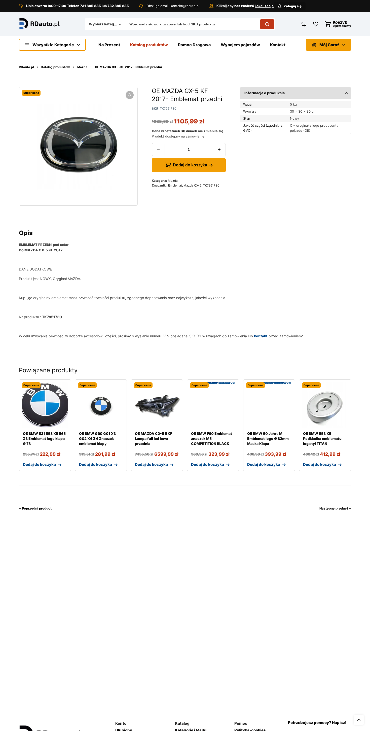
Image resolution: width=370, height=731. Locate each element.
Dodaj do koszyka (190, 165)
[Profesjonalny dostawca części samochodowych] (39, 24)
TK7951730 (211, 185)
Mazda (82, 67)
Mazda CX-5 (192, 185)
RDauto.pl (26, 67)
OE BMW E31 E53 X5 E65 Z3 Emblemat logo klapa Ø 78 (44, 438)
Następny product (333, 508)
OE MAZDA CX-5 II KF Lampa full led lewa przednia (153, 438)
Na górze (359, 720)
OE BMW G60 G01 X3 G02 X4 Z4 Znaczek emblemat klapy (97, 438)
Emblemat (175, 185)
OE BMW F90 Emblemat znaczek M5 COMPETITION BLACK (211, 438)
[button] (130, 95)
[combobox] (105, 24)
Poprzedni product (37, 508)
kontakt (261, 336)
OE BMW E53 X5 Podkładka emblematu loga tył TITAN (322, 438)
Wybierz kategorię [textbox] (104, 24)
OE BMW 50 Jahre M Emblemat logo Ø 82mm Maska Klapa (268, 438)
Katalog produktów (55, 67)
